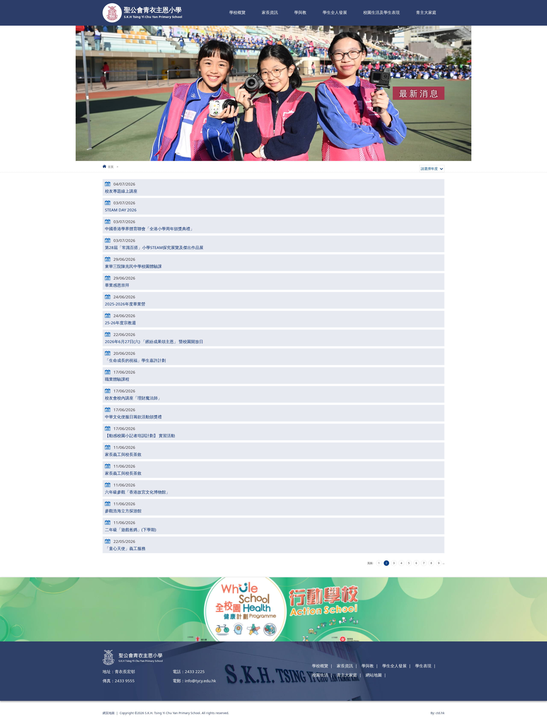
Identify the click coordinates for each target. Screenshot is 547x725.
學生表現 (423, 665)
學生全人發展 (335, 12)
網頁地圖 (109, 713)
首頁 (110, 167)
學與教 (300, 12)
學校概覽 (237, 12)
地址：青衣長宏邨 (119, 671)
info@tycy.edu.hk (200, 680)
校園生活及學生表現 (381, 12)
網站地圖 (374, 675)
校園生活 (320, 675)
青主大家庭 (426, 12)
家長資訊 (270, 12)
